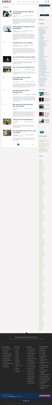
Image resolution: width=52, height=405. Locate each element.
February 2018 (41, 262)
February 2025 (41, 178)
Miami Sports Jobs (30, 360)
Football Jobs (41, 37)
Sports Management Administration (42, 70)
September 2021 (42, 220)
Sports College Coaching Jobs (7, 355)
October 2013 (41, 313)
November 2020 (41, 230)
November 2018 (41, 253)
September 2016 (42, 279)
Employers (23, 1)
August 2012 (41, 327)
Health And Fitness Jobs (43, 41)
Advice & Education (42, 27)
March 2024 (41, 189)
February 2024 (41, 190)
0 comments (24, 31)
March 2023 (41, 202)
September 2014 (42, 302)
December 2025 (41, 168)
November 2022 (41, 206)
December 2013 (41, 311)
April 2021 (41, 225)
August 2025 (41, 172)
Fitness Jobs (41, 36)
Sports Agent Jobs (6, 365)
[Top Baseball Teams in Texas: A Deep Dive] (7, 44)
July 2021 (40, 222)
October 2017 (41, 266)
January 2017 (41, 275)
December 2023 (41, 192)
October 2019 (41, 244)
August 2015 (41, 292)
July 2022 (40, 210)
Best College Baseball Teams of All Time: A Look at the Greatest (24, 131)
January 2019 (41, 251)
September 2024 (42, 183)
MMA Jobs (41, 49)
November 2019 (41, 243)
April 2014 (41, 307)
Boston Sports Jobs (31, 373)
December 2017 (41, 264)
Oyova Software (15, 403)
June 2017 (40, 270)
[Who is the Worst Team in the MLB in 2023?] (7, 69)
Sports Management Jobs (7, 353)
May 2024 (40, 187)
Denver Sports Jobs (31, 381)
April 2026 (41, 164)
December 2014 (41, 299)
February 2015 (41, 297)
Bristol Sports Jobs (31, 356)
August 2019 (41, 246)
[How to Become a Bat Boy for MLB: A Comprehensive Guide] (7, 79)
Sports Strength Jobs (42, 78)
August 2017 (41, 268)
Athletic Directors (42, 29)
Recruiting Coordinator (43, 56)
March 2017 (41, 273)
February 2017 (41, 274)
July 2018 (40, 257)
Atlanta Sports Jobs (31, 379)
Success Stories (41, 81)
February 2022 (41, 215)
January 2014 (41, 310)
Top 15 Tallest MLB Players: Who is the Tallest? (24, 57)
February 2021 (41, 227)
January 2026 (41, 167)
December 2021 (41, 217)
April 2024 (41, 188)
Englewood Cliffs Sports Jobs (32, 358)
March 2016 (41, 285)
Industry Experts (42, 43)
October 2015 (41, 290)
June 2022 (40, 211)
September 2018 (42, 255)
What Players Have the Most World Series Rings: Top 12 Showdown (23, 105)
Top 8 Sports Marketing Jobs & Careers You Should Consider (44, 141)
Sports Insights (15, 46)
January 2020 (41, 241)
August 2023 (41, 197)
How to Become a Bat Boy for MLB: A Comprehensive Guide (22, 78)
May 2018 (40, 259)
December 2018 (41, 252)
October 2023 (41, 194)
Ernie (40, 143)
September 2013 (42, 314)
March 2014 (41, 308)
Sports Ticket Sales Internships (45, 385)
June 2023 (40, 199)
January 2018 (41, 263)
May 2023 (40, 200)
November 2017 (41, 265)
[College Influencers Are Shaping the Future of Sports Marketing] (7, 28)
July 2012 (40, 328)
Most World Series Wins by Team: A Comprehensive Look (21, 91)
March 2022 (41, 214)
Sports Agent (41, 62)
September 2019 (42, 245)
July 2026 (40, 161)
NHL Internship (42, 353)
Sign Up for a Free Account (44, 395)
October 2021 (41, 219)
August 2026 (41, 160)
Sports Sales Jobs (5, 361)
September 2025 (42, 171)
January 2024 (41, 191)
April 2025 (41, 176)
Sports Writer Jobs (6, 350)
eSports (40, 34)
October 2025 (41, 170)
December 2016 (41, 276)
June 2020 (40, 235)
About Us (37, 1)
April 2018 (41, 260)
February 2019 (41, 250)
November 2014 (41, 300)
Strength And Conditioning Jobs (8, 363)
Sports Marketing (42, 71)
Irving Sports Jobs (30, 378)
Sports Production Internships (45, 379)
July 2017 (40, 269)
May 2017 (40, 271)
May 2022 (40, 212)
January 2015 (41, 298)
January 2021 (41, 228)
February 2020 (41, 240)
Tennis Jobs (17, 348)
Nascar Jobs (41, 50)
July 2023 (40, 198)
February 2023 (41, 203)
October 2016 (41, 278)
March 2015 (41, 296)
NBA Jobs (40, 51)
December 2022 (41, 205)
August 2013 (41, 315)
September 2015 (42, 291)
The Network (29, 1)
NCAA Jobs (41, 52)
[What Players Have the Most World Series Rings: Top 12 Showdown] (7, 106)
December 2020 (41, 229)
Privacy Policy (37, 403)
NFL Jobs (40, 53)
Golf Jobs (17, 366)
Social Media (28, 30)
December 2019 (41, 242)
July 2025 (40, 173)
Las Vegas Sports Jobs (31, 376)
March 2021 (41, 226)
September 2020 (42, 232)
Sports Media (19, 31)
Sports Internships (42, 65)
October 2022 (41, 207)
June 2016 (40, 281)
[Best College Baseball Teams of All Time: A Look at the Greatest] (7, 132)
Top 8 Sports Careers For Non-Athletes (44, 146)
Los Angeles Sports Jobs (31, 361)
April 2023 (41, 201)
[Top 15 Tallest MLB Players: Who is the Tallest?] (7, 59)
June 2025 (40, 174)
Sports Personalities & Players (44, 75)
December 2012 (41, 323)
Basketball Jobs (41, 31)
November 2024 (41, 181)
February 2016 (41, 286)
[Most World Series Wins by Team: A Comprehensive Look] (7, 92)
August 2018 (41, 256)
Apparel (40, 28)
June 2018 (40, 258)
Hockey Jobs (41, 42)
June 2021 (40, 223)
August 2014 (41, 303)
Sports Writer (41, 80)
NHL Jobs (40, 54)
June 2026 (40, 162)
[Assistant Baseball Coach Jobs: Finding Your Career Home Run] (7, 13)
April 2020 (41, 237)
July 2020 (40, 234)
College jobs (41, 33)
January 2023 (41, 204)
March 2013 (41, 320)
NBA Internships (42, 350)
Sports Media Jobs (6, 366)
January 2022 (41, 216)
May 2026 (40, 163)
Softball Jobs (41, 60)
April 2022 (41, 213)
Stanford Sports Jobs (31, 368)
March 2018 (41, 261)
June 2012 (40, 329)
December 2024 (41, 180)
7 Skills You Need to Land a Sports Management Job (44, 144)
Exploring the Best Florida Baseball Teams (23, 119)
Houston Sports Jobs (31, 365)
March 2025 (41, 177)
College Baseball (15, 135)
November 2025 (41, 169)
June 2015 (40, 294)
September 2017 (42, 267)
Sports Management (42, 68)
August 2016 (41, 280)
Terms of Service (32, 403)
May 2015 (40, 295)
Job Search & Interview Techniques (43, 46)
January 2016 (41, 287)
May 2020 (40, 236)
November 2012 (41, 324)
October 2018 (41, 254)
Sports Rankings (27, 59)
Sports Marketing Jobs (6, 356)
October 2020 (41, 231)
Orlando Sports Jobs (31, 355)
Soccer (40, 58)
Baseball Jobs (28, 15)
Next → (33, 144)
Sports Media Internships (44, 376)
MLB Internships (42, 348)
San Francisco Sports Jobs (32, 366)
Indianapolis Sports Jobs (31, 363)
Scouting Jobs (41, 57)
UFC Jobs (40, 84)
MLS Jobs (40, 48)
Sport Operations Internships (44, 377)
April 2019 (41, 248)
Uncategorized (41, 85)
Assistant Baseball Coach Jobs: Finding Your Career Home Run (23, 12)
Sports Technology (42, 79)
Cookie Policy (41, 403)
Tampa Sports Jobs (31, 371)
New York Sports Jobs (31, 348)
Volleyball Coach (42, 86)
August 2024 (41, 184)
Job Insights (41, 44)
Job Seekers (19, 1)
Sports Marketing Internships (44, 374)
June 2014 (40, 305)
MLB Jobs (31, 45)
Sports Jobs (20, 46)
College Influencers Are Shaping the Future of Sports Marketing (24, 27)
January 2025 (41, 179)
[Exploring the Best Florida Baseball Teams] (7, 121)
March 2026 (41, 165)
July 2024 (40, 185)
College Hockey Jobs (19, 365)
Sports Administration (43, 61)
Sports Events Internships (44, 365)
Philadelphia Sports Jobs (31, 383)
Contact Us (45, 403)
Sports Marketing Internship (44, 72)
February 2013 (41, 321)
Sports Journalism (42, 67)
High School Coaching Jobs (7, 348)
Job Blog (33, 1)
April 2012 (41, 330)
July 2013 (40, 316)
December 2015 (41, 288)
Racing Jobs (41, 55)
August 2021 (41, 221)
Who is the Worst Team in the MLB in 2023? (23, 67)
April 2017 (41, 272)
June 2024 (40, 186)
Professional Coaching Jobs (7, 360)
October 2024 (41, 182)
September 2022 (42, 208)
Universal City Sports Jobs (32, 350)
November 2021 (41, 218)
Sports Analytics (42, 63)
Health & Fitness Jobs (6, 358)
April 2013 (41, 319)
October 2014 (41, 301)
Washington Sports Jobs (31, 353)
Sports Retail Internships (44, 381)
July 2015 (40, 293)
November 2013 (41, 312)
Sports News (41, 74)
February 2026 (41, 166)
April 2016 (41, 284)
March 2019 (41, 249)
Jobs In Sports (16, 15)
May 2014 (40, 306)
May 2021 (40, 224)
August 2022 (41, 209)
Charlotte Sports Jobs (31, 374)
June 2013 (40, 317)
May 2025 (40, 175)
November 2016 (41, 277)
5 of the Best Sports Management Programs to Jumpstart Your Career (44, 151)
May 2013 (40, 318)
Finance (40, 35)
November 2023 (41, 193)
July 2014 (40, 304)
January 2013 (41, 322)
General (40, 38)
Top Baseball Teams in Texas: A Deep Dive (22, 43)
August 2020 (41, 233)
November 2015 (41, 289)
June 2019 (40, 247)
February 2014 (41, 309)
